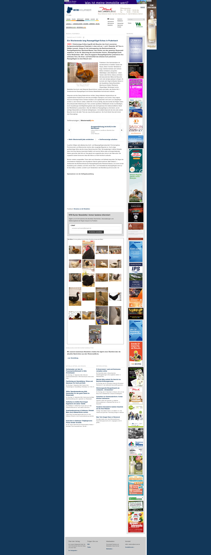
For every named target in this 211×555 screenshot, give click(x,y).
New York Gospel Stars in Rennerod (108, 417)
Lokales (68, 23)
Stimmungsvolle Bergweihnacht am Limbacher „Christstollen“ (108, 389)
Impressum (120, 25)
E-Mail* (73, 225)
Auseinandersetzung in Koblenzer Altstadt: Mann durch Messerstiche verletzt (80, 411)
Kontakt (119, 27)
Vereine (87, 19)
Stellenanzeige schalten (108, 139)
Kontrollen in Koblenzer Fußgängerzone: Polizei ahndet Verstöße (79, 421)
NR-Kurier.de (111, 23)
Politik (74, 19)
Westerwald (71, 27)
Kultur (92, 19)
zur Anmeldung (73, 358)
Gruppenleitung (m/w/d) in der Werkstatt (103, 127)
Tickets (129, 23)
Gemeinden (92, 23)
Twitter (89, 547)
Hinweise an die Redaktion (82, 209)
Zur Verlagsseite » (73, 550)
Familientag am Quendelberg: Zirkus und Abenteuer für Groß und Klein (79, 382)
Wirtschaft (80, 19)
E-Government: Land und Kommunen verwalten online (108, 370)
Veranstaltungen (77, 23)
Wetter (97, 23)
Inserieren (119, 19)
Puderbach (76, 33)
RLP (97, 19)
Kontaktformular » (129, 547)
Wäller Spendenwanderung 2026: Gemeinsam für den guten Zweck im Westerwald (78, 393)
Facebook (111, 19)
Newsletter (110, 25)
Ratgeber (85, 23)
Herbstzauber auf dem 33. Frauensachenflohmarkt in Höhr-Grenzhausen (76, 371)
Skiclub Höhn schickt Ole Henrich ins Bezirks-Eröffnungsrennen (108, 380)
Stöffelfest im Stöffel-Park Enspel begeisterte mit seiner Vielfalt (77, 403)
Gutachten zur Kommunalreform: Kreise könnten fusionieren (109, 397)
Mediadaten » (109, 549)
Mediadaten (120, 21)
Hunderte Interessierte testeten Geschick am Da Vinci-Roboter (109, 408)
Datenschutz (120, 23)
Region (68, 19)
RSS (88, 544)
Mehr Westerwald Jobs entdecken (81, 139)
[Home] (67, 15)
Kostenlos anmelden (95, 232)
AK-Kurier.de (111, 21)
